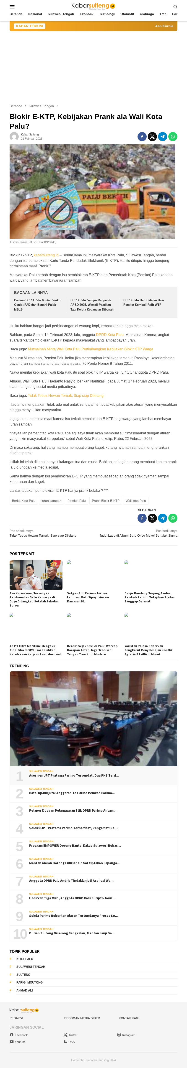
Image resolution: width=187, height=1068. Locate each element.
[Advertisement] (93, 65)
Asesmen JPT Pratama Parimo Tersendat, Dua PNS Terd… (74, 775)
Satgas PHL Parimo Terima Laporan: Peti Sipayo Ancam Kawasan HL (88, 597)
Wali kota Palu (136, 500)
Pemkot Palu (77, 500)
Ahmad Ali (24, 990)
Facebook (21, 1035)
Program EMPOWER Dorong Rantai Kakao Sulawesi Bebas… (75, 846)
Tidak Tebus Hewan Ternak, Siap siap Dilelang (66, 396)
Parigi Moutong (29, 982)
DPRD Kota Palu (110, 335)
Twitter (73, 1035)
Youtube (20, 1042)
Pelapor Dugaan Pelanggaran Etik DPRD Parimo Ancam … (73, 810)
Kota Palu (24, 959)
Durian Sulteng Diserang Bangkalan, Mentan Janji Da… (72, 933)
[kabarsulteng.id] (93, 6)
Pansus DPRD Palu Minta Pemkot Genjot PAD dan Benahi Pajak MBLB (37, 304)
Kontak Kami (129, 1018)
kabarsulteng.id (46, 255)
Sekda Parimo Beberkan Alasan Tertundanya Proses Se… (73, 916)
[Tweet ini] (152, 136)
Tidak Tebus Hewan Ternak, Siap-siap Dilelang (43, 533)
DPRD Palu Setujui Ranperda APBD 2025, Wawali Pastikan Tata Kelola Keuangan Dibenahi (92, 304)
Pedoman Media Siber (82, 1018)
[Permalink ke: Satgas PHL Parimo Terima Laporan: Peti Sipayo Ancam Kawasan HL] (93, 575)
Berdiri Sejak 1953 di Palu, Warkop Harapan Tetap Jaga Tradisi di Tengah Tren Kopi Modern (92, 650)
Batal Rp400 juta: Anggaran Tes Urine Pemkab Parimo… (72, 793)
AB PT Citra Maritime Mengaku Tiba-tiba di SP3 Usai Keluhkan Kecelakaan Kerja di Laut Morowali (36, 650)
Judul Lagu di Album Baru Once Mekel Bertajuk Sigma (138, 533)
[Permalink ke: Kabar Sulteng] (14, 136)
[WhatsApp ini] (172, 136)
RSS (72, 1042)
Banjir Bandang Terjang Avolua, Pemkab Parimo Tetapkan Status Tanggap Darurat (150, 597)
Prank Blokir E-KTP (105, 500)
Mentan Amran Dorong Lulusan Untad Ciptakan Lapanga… (74, 863)
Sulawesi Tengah (41, 771)
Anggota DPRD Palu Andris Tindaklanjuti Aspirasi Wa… (71, 881)
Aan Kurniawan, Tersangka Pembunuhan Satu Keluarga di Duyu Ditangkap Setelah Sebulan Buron (34, 599)
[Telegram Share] (162, 136)
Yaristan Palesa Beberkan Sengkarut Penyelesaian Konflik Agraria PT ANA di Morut (149, 650)
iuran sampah (51, 500)
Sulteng (23, 974)
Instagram (128, 1035)
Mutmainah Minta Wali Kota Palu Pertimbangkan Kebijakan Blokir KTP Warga (90, 349)
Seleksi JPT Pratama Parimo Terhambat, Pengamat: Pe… (73, 828)
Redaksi (16, 1018)
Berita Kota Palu (23, 500)
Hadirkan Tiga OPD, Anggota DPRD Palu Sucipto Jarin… (72, 898)
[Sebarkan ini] (142, 136)
